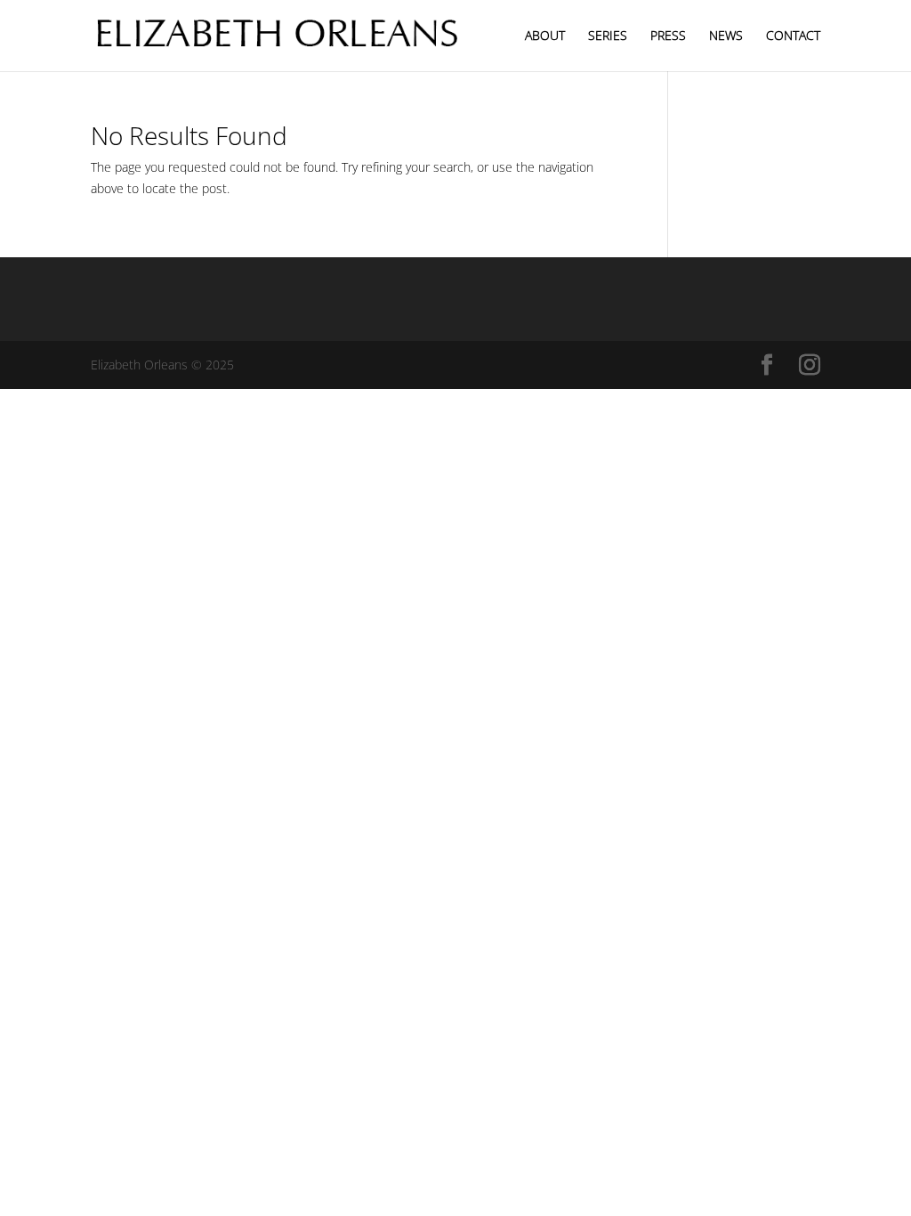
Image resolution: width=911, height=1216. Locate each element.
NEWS (726, 36)
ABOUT (545, 36)
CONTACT (793, 36)
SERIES (607, 36)
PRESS (668, 36)
